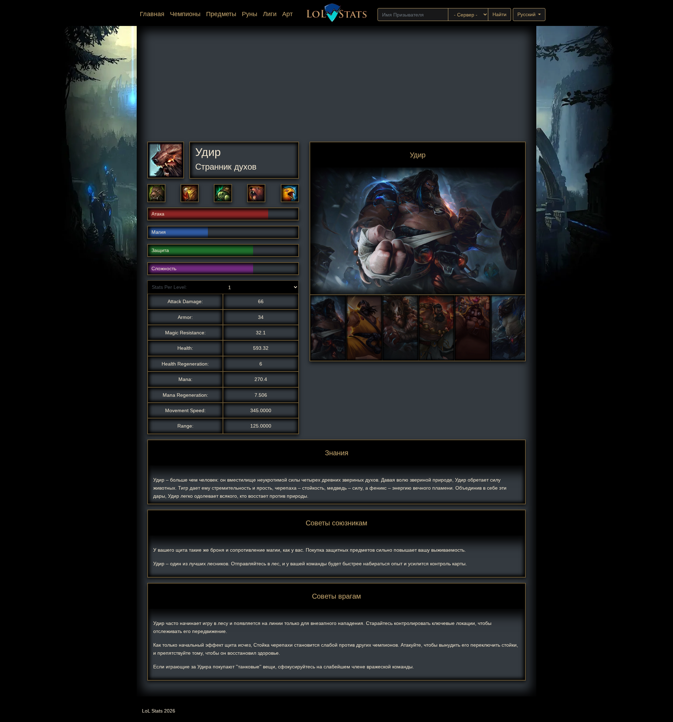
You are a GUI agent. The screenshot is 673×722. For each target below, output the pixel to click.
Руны (249, 14)
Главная (153, 14)
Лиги (270, 14)
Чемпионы (185, 14)
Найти (499, 14)
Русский (527, 14)
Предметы (221, 14)
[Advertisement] (336, 89)
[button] (156, 193)
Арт (287, 14)
